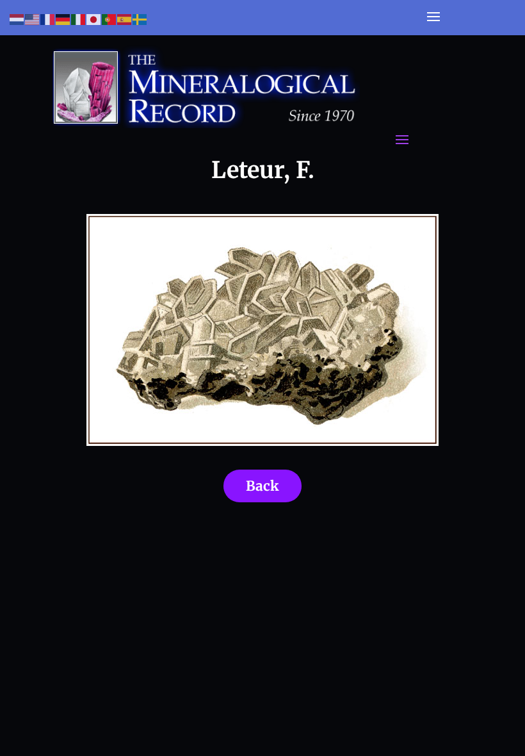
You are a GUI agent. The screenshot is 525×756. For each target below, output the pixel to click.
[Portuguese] (109, 19)
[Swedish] (140, 19)
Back (262, 486)
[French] (48, 19)
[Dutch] (17, 19)
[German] (63, 19)
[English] (32, 19)
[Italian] (78, 19)
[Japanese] (94, 19)
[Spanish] (125, 19)
